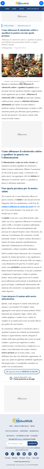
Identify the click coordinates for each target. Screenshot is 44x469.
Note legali (22, 458)
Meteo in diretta (33, 9)
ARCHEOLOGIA (34, 431)
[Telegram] (24, 454)
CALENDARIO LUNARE (22, 436)
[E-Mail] (35, 454)
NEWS (11, 426)
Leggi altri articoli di (23, 371)
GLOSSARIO (34, 436)
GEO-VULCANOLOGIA (11, 431)
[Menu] (3, 3)
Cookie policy (35, 458)
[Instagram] (12, 454)
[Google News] (30, 454)
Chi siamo (7, 458)
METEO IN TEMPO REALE (21, 426)
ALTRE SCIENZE (9, 26)
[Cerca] (41, 3)
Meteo (21, 9)
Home (7, 9)
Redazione (15, 458)
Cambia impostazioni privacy (22, 461)
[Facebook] (6, 454)
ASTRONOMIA (24, 431)
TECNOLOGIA (10, 436)
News (14, 9)
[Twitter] (18, 454)
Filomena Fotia (7, 48)
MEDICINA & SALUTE (24, 26)
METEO (32, 426)
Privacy (28, 458)
